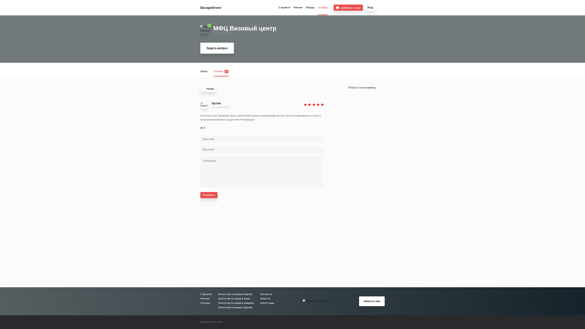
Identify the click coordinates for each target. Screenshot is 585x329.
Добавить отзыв (351, 7)
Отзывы (323, 7)
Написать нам (372, 301)
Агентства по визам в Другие (235, 307)
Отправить (209, 195)
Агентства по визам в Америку (236, 303)
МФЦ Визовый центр (244, 28)
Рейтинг (298, 7)
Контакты (266, 294)
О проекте (284, 7)
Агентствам (267, 303)
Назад (210, 88)
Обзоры (310, 7)
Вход (370, 7)
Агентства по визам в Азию (234, 298)
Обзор (203, 71)
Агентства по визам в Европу (235, 294)
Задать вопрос (217, 48)
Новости (265, 298)
